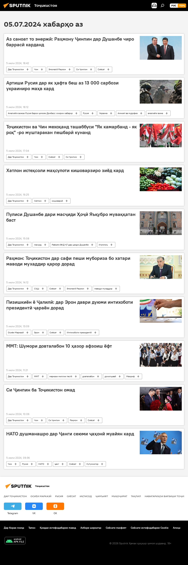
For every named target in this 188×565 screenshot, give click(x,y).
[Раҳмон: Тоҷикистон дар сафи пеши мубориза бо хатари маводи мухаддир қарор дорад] (161, 267)
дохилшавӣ (110, 376)
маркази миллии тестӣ (60, 376)
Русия (86, 113)
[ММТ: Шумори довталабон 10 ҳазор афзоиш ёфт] (161, 355)
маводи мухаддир (103, 288)
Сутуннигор (92, 464)
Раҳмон (73, 420)
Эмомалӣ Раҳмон (57, 69)
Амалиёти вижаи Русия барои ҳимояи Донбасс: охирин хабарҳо (40, 113)
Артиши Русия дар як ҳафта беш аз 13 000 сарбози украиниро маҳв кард (62, 85)
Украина (103, 113)
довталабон (88, 376)
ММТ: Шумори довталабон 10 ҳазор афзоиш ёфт (59, 346)
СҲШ (36, 288)
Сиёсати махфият (116, 527)
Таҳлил (136, 496)
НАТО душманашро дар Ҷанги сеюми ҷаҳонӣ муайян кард (70, 434)
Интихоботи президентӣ (79, 332)
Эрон (36, 332)
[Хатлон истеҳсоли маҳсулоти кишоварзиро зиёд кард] (161, 179)
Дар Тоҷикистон (16, 69)
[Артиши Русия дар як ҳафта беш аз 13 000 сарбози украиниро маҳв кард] (161, 92)
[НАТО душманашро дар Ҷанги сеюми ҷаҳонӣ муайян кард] (161, 442)
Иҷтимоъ (103, 244)
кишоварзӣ (57, 200)
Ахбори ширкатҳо (90, 527)
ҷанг (57, 464)
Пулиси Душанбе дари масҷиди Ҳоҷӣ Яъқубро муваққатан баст (70, 217)
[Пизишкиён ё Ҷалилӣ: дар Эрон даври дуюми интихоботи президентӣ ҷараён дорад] (161, 311)
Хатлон (37, 200)
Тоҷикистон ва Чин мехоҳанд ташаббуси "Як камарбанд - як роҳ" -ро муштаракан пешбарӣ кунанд (71, 129)
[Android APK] (15, 541)
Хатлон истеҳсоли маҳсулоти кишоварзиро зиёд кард (65, 170)
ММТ (36, 376)
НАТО (41, 464)
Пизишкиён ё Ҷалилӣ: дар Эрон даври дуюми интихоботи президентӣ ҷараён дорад (69, 305)
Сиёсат (101, 69)
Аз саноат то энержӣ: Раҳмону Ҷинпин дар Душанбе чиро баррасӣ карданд (70, 42)
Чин (36, 69)
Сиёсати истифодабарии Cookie (150, 527)
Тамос (31, 527)
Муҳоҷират (119, 496)
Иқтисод (86, 496)
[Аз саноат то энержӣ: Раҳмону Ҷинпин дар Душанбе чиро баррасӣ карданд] (161, 48)
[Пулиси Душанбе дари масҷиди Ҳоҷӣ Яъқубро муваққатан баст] (161, 223)
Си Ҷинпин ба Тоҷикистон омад (40, 390)
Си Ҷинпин (81, 69)
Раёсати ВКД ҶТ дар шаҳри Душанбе (70, 244)
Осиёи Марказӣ (16, 332)
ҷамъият (101, 496)
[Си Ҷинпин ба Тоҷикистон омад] (161, 399)
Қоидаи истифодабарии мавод (58, 527)
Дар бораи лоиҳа (14, 527)
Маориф (130, 376)
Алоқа (176, 527)
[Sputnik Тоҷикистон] (18, 8)
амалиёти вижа (155, 113)
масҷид (37, 244)
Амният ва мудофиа (128, 113)
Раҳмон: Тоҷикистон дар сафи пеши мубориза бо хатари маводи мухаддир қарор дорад (68, 261)
